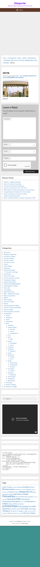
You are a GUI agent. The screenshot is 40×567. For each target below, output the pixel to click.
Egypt (34, 492)
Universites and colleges (10, 386)
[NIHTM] (15, 96)
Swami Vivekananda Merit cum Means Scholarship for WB (19, 198)
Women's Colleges (11, 384)
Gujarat (10, 341)
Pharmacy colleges (9, 301)
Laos (24, 501)
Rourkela (12, 367)
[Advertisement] (20, 33)
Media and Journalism (10, 296)
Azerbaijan (19, 487)
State (19, 58)
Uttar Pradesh (11, 377)
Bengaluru (12, 351)
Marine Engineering (9, 292)
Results (6, 303)
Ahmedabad (13, 343)
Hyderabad (13, 375)
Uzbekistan (4, 513)
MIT (35, 501)
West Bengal (11, 380)
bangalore (26, 487)
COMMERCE (11, 492)
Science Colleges (8, 309)
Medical (6, 298)
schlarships (21, 504)
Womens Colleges (29, 513)
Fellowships (9, 317)
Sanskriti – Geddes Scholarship (12, 182)
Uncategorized (12, 58)
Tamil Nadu (11, 369)
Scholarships (9, 321)
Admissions (7, 252)
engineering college (7, 494)
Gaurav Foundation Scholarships (12, 184)
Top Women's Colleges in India (18, 511)
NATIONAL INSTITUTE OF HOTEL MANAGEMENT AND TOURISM (19, 76)
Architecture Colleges (9, 256)
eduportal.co (25, 491)
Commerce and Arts (9, 262)
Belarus (33, 487)
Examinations (7, 274)
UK (34, 511)
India (18, 498)
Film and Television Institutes (12, 278)
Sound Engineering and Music (12, 311)
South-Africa (13, 509)
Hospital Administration (10, 282)
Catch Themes (25, 523)
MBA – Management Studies (11, 294)
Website (6, 158)
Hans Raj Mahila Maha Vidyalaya (24, 497)
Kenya (21, 501)
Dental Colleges (8, 266)
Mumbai (12, 357)
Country (8, 315)
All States (10, 325)
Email (5, 151)
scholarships (10, 506)
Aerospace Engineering (10, 254)
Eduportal (20, 3)
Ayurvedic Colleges (9, 258)
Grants (7, 319)
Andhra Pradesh (12, 327)
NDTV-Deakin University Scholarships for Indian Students (19, 190)
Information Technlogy (12, 272)
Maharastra (11, 355)
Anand (11, 345)
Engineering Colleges (9, 270)
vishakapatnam (14, 333)
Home (4, 58)
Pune (11, 359)
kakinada (12, 329)
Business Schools (8, 260)
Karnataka (10, 349)
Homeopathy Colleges (10, 280)
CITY (9, 335)
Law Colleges (7, 290)
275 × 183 (19, 76)
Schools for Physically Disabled (12, 307)
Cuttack (6, 264)
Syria (18, 509)
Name (5, 144)
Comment (7, 119)
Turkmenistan (30, 511)
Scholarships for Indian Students (19, 507)
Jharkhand (10, 347)
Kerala (9, 353)
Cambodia (17, 489)
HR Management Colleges (11, 286)
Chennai (12, 371)
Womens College (19, 513)
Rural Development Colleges (11, 305)
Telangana (10, 373)
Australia (14, 487)
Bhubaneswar (32, 58)
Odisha (24, 58)
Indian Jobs (7, 288)
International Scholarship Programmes (14, 186)
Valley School (11, 513)
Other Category (8, 300)
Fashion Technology (9, 276)
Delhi (9, 337)
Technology (9, 382)
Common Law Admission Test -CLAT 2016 (15, 188)
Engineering (7, 268)
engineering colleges (20, 494)
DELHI (17, 492)
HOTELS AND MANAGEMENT (12, 284)
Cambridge (23, 489)
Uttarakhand (11, 379)
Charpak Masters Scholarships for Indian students (17, 192)
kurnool (12, 331)
